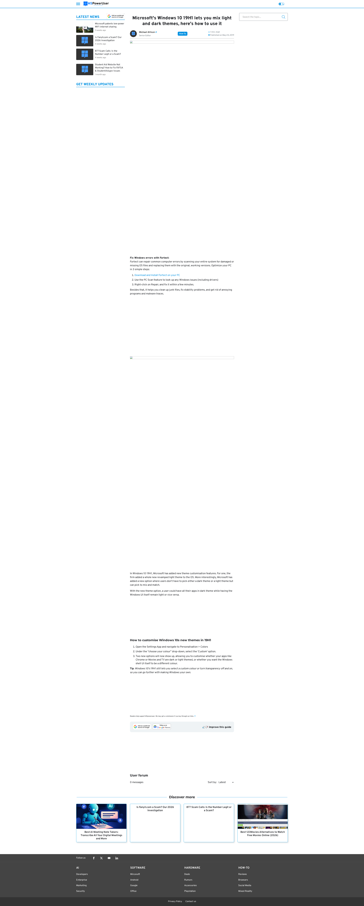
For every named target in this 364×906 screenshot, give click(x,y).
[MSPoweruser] (96, 3)
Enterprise (81, 880)
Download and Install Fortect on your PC (157, 275)
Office (133, 891)
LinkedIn (116, 858)
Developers (82, 874)
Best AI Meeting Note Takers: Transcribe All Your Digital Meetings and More (101, 835)
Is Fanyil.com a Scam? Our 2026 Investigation (155, 809)
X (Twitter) (101, 858)
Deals (187, 874)
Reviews (242, 874)
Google (133, 885)
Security (80, 891)
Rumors (188, 880)
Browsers (243, 880)
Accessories (190, 885)
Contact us (190, 901)
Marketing (81, 885)
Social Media (244, 885)
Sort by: (212, 782)
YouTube (109, 858)
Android (134, 880)
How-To (182, 34)
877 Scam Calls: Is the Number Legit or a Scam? (208, 809)
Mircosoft (135, 874)
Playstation (190, 891)
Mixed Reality (245, 891)
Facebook (93, 858)
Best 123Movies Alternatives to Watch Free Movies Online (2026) (262, 834)
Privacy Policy (175, 901)
